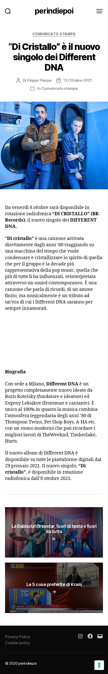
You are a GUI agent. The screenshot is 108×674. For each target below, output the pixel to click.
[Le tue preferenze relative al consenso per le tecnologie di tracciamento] (99, 665)
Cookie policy (17, 642)
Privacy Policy (17, 636)
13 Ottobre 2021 (77, 80)
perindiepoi (54, 11)
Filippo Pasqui (39, 80)
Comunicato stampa (54, 34)
